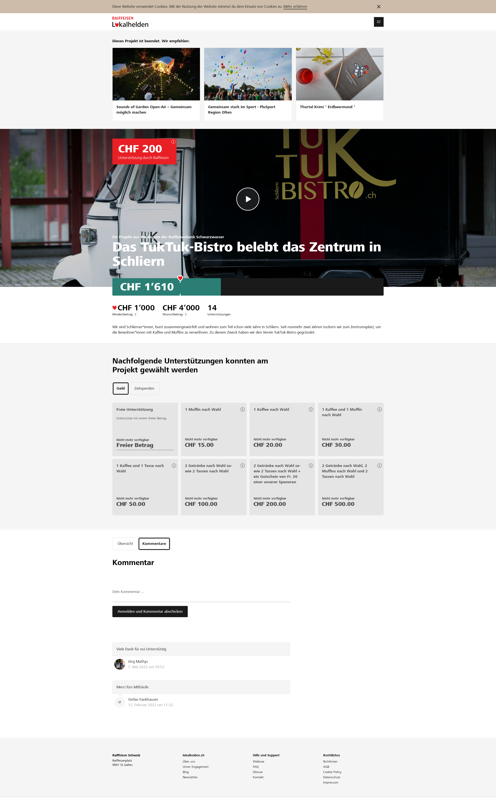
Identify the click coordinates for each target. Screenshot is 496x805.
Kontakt (258, 777)
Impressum (330, 782)
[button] (379, 22)
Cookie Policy (332, 772)
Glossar (258, 772)
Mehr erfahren (295, 6)
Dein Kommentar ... (128, 591)
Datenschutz (331, 777)
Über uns (189, 761)
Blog (186, 772)
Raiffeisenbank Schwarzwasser (196, 237)
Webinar (258, 761)
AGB (326, 767)
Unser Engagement (196, 767)
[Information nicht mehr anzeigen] (379, 6)
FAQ (256, 767)
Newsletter (190, 777)
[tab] (121, 388)
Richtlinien (330, 761)
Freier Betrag (134, 445)
